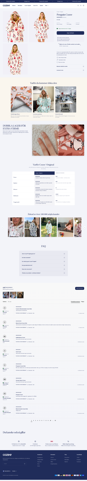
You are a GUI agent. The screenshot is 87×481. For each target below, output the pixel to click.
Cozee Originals (28, 5)
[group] (9, 288)
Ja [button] (27, 313)
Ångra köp (39, 461)
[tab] (75, 302)
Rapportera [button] (30, 313)
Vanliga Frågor (40, 459)
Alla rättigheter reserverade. (13, 475)
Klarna (38, 466)
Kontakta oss (40, 457)
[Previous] (2, 227)
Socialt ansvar (53, 459)
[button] (70, 17)
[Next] (84, 227)
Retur (38, 463)
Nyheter (14, 5)
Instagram (79, 459)
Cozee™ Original (60, 11)
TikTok (78, 457)
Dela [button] (33, 313)
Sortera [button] (4, 301)
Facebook (79, 461)
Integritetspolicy (54, 463)
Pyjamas (41, 5)
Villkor (52, 461)
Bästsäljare (20, 5)
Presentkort (67, 457)
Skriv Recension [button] (79, 288)
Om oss (52, 457)
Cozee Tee (35, 5)
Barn (46, 5)
